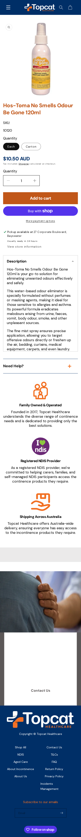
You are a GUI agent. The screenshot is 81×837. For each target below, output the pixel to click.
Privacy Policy (54, 776)
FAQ (54, 762)
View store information (24, 246)
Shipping (24, 163)
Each (11, 146)
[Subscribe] (61, 813)
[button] (8, 7)
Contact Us (40, 690)
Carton (31, 146)
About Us (20, 776)
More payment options (40, 221)
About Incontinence (20, 769)
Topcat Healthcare (49, 734)
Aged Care (21, 762)
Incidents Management (49, 786)
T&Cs (54, 754)
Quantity (10, 171)
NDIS (20, 754)
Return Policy (54, 769)
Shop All (20, 747)
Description (16, 261)
